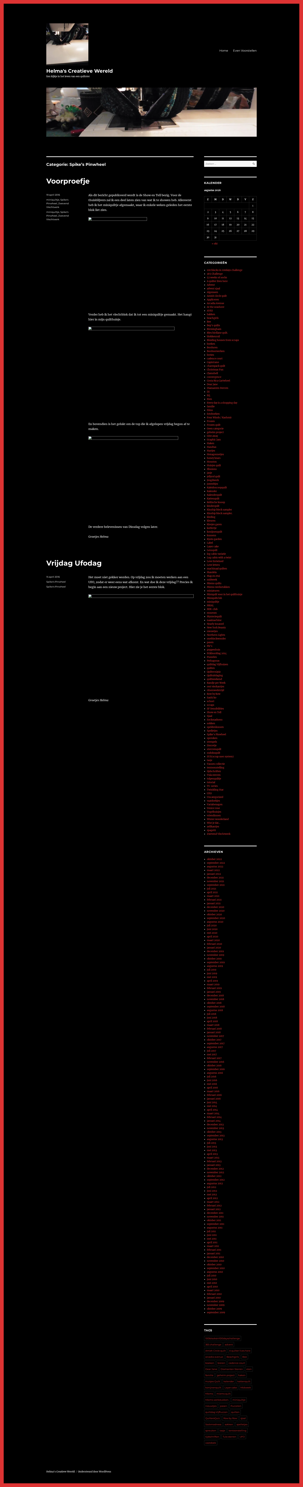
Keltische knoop (216, 502)
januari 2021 (214, 903)
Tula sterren (214, 775)
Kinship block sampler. (220, 513)
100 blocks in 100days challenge (224, 270)
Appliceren (213, 299)
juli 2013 (211, 1142)
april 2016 (212, 1087)
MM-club (212, 609)
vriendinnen (214, 815)
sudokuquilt (213, 752)
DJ (208, 391)
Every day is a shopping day (222, 402)
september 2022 (216, 862)
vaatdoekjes (213, 800)
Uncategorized (215, 797)
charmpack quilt (216, 365)
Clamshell (212, 373)
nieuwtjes (212, 631)
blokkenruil (213, 336)
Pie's (209, 646)
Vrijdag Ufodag (74, 563)
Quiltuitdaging (215, 675)
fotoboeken (213, 413)
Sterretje (212, 745)
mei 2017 (212, 1054)
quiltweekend (214, 679)
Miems (209, 1393)
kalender (229, 1381)
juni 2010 (212, 1279)
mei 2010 (212, 1283)
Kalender (212, 491)
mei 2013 (212, 1150)
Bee (209, 321)
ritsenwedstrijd (215, 690)
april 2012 (212, 1198)
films (210, 410)
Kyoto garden (214, 539)
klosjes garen (214, 524)
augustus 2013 (215, 1139)
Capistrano (213, 362)
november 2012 (215, 1172)
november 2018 (215, 999)
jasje (209, 472)
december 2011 (215, 1212)
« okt (215, 243)
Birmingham (214, 329)
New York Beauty (216, 627)
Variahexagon (215, 804)
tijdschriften (214, 771)
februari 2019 (214, 988)
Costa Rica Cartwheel (218, 380)
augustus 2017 (215, 1047)
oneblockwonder (216, 638)
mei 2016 (212, 1084)
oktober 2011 (214, 1220)
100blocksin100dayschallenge (222, 1338)
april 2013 (212, 1154)
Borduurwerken (216, 351)
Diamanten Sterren (217, 388)
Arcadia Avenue (215, 303)
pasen (210, 642)
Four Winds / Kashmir (219, 417)
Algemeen (212, 292)
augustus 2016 (215, 1072)
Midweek (245, 1387)
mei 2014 (212, 1106)
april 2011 (212, 1242)
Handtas (211, 447)
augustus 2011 (215, 1227)
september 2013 (215, 1135)
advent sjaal (213, 288)
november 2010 (215, 1260)
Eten (209, 399)
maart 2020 (213, 940)
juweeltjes (212, 483)
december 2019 (215, 951)
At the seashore (215, 307)
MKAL (210, 605)
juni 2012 (212, 1190)
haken (241, 1375)
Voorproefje (68, 181)
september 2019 (216, 962)
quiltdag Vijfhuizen (217, 664)
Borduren (212, 347)
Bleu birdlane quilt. (217, 332)
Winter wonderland (218, 819)
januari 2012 (214, 1209)
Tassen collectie (216, 763)
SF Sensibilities (215, 708)
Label (210, 542)
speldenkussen (215, 727)
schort (210, 701)
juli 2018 (211, 1014)
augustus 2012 (215, 1183)
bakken (211, 314)
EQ (208, 395)
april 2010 (212, 1286)
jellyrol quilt (213, 476)
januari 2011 (213, 1253)
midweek (212, 579)
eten (249, 1369)
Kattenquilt (213, 498)
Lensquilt (212, 550)
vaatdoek (210, 1442)
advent (229, 1344)
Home (223, 50)
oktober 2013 (214, 1131)
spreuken (212, 738)
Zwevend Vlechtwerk (218, 833)
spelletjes (242, 1424)
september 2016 (216, 1069)
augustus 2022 (215, 866)
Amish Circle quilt (217, 295)
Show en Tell (214, 712)
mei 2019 (212, 977)
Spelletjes (212, 730)
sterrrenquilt (214, 749)
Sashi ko (211, 697)
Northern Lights (216, 634)
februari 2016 (214, 1095)
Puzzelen (212, 657)
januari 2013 (213, 1165)
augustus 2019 (215, 966)
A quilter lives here (217, 281)
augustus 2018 (215, 1010)
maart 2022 (213, 870)
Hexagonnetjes (215, 454)
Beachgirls (233, 1356)
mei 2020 (212, 932)
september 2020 (216, 918)
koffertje (212, 528)
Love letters (213, 564)
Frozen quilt (213, 424)
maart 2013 (213, 1157)
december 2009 (215, 1301)
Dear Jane (212, 384)
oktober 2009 (214, 1308)
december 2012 (215, 1168)
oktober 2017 (214, 1039)
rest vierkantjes (215, 686)
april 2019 (212, 980)
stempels (212, 741)
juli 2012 (211, 1187)
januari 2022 (214, 873)
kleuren (211, 520)
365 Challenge (215, 273)
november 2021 (215, 881)
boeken (211, 343)
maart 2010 (213, 1290)
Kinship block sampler (219, 509)
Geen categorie (215, 428)
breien (210, 354)
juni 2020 (212, 929)
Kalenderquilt (214, 494)
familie (211, 406)
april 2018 (212, 1021)
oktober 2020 (214, 914)
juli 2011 (211, 1231)
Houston (212, 461)
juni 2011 (212, 1235)
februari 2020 (214, 943)
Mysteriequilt (214, 616)
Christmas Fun (215, 369)
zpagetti (211, 830)
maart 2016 (213, 1091)
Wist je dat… (213, 822)
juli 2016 (211, 1076)
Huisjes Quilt (212, 1381)
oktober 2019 (214, 958)
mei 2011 (212, 1238)
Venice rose (213, 808)
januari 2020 (214, 947)
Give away (212, 435)
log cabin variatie (216, 553)
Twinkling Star (215, 789)
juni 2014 (212, 1102)
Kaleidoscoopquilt (217, 487)
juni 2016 (212, 1080)
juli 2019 (211, 969)
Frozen (211, 421)
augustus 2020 (215, 921)
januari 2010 (214, 1297)
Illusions (212, 469)
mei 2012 (212, 1194)
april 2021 (212, 892)
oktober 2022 (214, 859)
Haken (210, 443)
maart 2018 (213, 1025)
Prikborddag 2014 (217, 653)
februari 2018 (214, 1028)
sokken (211, 723)
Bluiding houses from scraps (223, 340)
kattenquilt (243, 1381)
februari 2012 (214, 1205)
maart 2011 (213, 1246)
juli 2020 (212, 925)
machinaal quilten (217, 568)
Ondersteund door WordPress (94, 1471)
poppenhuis (213, 649)
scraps (210, 704)
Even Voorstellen (245, 50)
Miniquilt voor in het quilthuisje (224, 594)
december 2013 (215, 1124)
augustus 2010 (215, 1271)
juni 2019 (212, 973)
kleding (211, 517)
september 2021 (216, 885)
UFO (209, 793)
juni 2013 (212, 1146)
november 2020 (215, 910)
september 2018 (216, 1006)
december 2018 (215, 995)
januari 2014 (214, 1120)
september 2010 (216, 1268)
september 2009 (216, 1312)
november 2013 (215, 1128)
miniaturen (213, 590)
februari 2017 (214, 1058)
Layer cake (213, 546)
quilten (211, 668)
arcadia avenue (214, 1356)
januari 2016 (214, 1098)
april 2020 (212, 936)
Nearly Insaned (215, 623)
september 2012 (216, 1179)
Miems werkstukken (218, 587)
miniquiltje (52, 199)
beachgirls (213, 318)
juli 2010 (211, 1275)
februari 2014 (214, 1117)
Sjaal (209, 716)
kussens (211, 535)
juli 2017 (211, 1050)
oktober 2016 (214, 1065)
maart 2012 (213, 1201)
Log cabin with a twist (219, 557)
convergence (214, 377)
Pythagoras (213, 660)
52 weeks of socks (217, 277)
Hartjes (211, 450)
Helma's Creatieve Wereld (79, 71)
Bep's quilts (213, 325)
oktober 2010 (214, 1264)
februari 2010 (214, 1294)
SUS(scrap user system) (220, 756)
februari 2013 (214, 1161)
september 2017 (216, 1043)
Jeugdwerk (213, 480)
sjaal (243, 1418)
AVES (210, 310)
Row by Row (213, 693)
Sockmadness (215, 719)
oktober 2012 (214, 1176)
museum (212, 612)
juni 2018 (212, 1017)
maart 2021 (213, 896)
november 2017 (215, 1036)
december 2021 (215, 877)
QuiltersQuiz (214, 671)
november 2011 (215, 1216)
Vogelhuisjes (214, 811)
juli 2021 (211, 888)
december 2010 (215, 1257)
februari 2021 (214, 899)
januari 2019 (214, 991)
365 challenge (213, 1344)
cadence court (215, 358)
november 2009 (216, 1305)
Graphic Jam (214, 439)
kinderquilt (213, 505)
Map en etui (213, 576)
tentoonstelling (215, 767)
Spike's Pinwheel (56, 581)
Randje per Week (216, 682)
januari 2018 (214, 1032)
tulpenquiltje (214, 778)
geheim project (215, 432)
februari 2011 (214, 1249)
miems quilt (224, 1393)
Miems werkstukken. (217, 1399)
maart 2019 (213, 984)
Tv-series (212, 786)
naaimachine (214, 620)
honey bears (214, 458)
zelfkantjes (213, 826)
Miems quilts (214, 583)
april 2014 (212, 1109)
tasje (209, 760)
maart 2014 (213, 1113)
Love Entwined (215, 561)
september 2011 (215, 1224)
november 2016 (215, 1061)
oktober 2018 (214, 1002)
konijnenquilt (214, 531)
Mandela (212, 572)
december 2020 (215, 907)
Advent (211, 284)
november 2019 (215, 955)
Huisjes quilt (214, 465)
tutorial (211, 782)
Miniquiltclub (214, 598)
